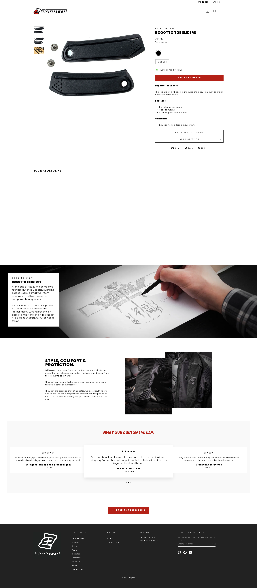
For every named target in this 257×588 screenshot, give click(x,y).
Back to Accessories (130, 510)
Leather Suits (78, 538)
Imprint (110, 538)
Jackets (75, 542)
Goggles (76, 554)
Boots (74, 565)
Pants (74, 550)
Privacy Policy (113, 542)
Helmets (76, 561)
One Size (162, 61)
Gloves (75, 546)
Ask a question (189, 139)
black (158, 52)
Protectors (77, 558)
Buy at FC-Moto (189, 78)
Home (158, 28)
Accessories (168, 28)
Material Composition (189, 133)
